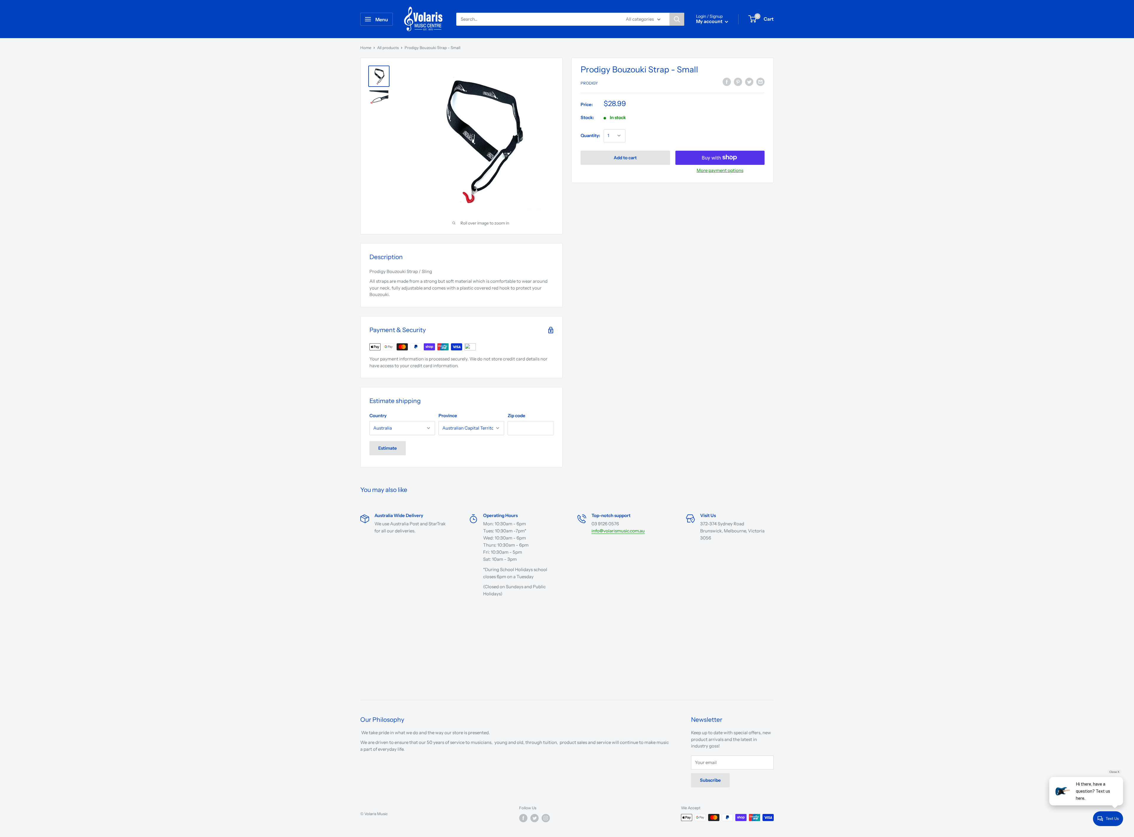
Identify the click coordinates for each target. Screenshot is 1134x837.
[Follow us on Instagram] (546, 818)
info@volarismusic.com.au (618, 531)
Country (378, 415)
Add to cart (625, 157)
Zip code (516, 415)
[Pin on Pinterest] (738, 82)
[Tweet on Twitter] (749, 82)
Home (365, 47)
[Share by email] (760, 82)
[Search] (676, 19)
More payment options (720, 170)
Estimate (387, 448)
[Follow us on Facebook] (523, 818)
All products (388, 47)
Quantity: (590, 135)
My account (710, 21)
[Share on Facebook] (727, 82)
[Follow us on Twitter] (534, 818)
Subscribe (710, 780)
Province (448, 415)
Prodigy (589, 83)
